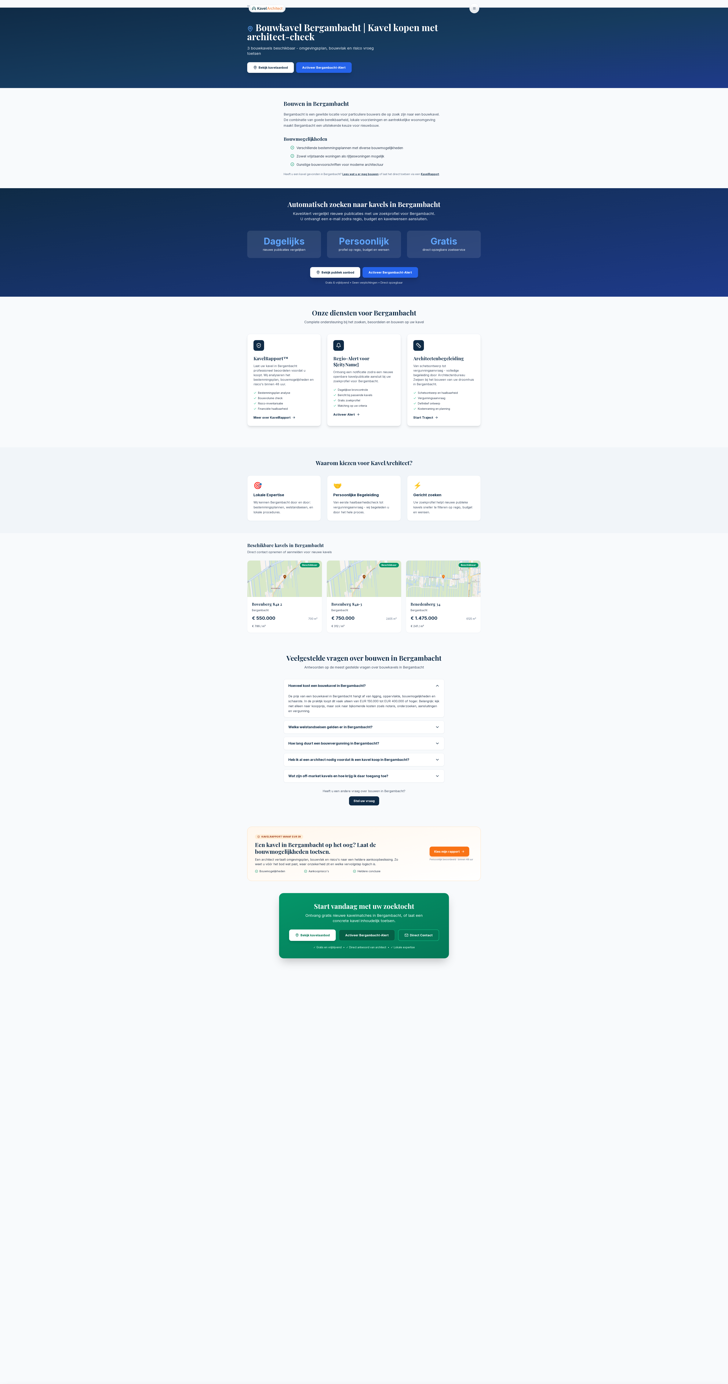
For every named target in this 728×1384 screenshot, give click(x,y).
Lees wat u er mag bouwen (360, 174)
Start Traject (423, 417)
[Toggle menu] (474, 8)
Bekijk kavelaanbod (273, 67)
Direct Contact (421, 935)
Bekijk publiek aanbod (338, 272)
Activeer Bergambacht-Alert (324, 67)
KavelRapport (430, 174)
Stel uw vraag (364, 801)
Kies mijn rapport (447, 851)
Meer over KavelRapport (272, 417)
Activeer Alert (344, 414)
